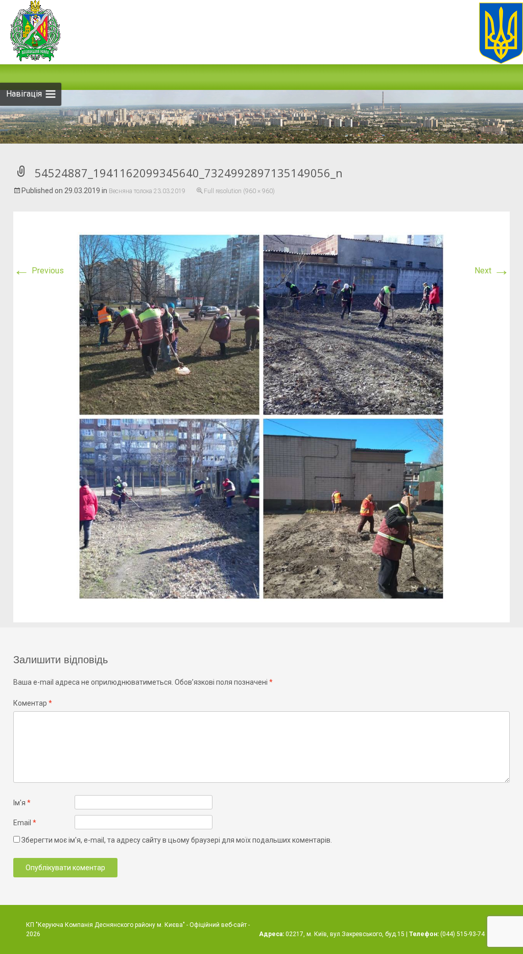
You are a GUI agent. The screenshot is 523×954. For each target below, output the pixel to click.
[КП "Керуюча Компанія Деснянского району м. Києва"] (30, 30)
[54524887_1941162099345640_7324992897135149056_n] (261, 416)
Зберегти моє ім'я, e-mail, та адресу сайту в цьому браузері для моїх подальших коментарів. (176, 840)
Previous (38, 270)
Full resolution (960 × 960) (239, 191)
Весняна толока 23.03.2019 (147, 191)
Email (24, 823)
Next (492, 270)
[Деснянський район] (496, 33)
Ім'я (22, 803)
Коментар (32, 703)
